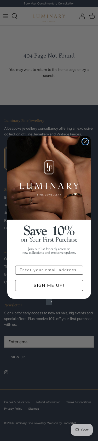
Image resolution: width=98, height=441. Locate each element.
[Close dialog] (85, 142)
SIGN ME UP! (49, 285)
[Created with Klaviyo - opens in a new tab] (49, 302)
